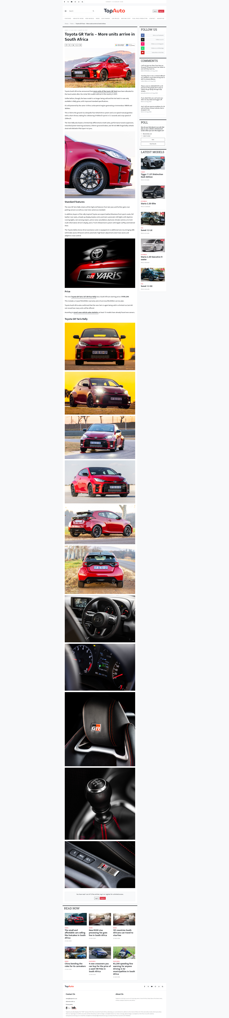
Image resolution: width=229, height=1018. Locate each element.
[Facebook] (64, 2)
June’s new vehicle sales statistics (86, 312)
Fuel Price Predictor (140, 18)
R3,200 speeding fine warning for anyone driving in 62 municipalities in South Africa (124, 969)
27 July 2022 (73, 30)
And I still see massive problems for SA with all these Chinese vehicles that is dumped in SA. (153, 108)
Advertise (160, 18)
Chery (143, 172)
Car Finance (105, 18)
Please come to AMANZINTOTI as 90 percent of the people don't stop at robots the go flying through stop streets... (152, 88)
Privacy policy (69, 1004)
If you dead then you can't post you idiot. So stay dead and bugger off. (152, 99)
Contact (152, 18)
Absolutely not (147, 134)
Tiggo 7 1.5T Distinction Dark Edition (152, 176)
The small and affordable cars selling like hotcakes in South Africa (75, 934)
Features (68, 18)
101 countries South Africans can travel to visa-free (123, 932)
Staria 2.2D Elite (148, 203)
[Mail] (80, 45)
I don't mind (146, 136)
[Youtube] (71, 2)
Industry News (78, 18)
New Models (89, 18)
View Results (153, 144)
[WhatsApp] (79, 2)
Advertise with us (70, 1001)
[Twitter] (68, 2)
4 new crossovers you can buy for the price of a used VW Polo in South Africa (100, 967)
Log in (155, 11)
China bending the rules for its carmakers (75, 965)
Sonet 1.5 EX (146, 286)
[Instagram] (75, 2)
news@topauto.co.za (71, 999)
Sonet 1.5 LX (146, 230)
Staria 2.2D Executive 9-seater (152, 258)
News (98, 18)
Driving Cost (126, 18)
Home (66, 23)
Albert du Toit (82, 30)
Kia (142, 228)
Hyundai (144, 201)
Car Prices (115, 18)
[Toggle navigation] (65, 11)
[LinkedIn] (82, 2)
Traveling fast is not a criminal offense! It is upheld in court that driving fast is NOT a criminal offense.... (153, 77)
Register (161, 11)
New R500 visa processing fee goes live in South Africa (98, 932)
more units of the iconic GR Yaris (105, 91)
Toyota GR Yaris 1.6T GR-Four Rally (83, 296)
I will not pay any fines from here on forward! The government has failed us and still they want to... (153, 67)
